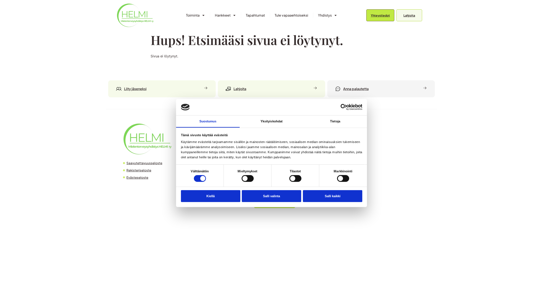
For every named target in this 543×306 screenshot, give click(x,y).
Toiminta (193, 15)
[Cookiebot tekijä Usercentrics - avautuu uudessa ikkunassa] (343, 107)
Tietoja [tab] (335, 121)
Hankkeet (223, 15)
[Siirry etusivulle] (135, 15)
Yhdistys (325, 15)
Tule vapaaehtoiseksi (291, 15)
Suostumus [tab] (208, 121)
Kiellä (210, 196)
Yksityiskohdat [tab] (271, 121)
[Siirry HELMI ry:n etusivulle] (147, 139)
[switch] (248, 178)
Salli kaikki (332, 196)
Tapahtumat (255, 15)
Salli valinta (271, 196)
